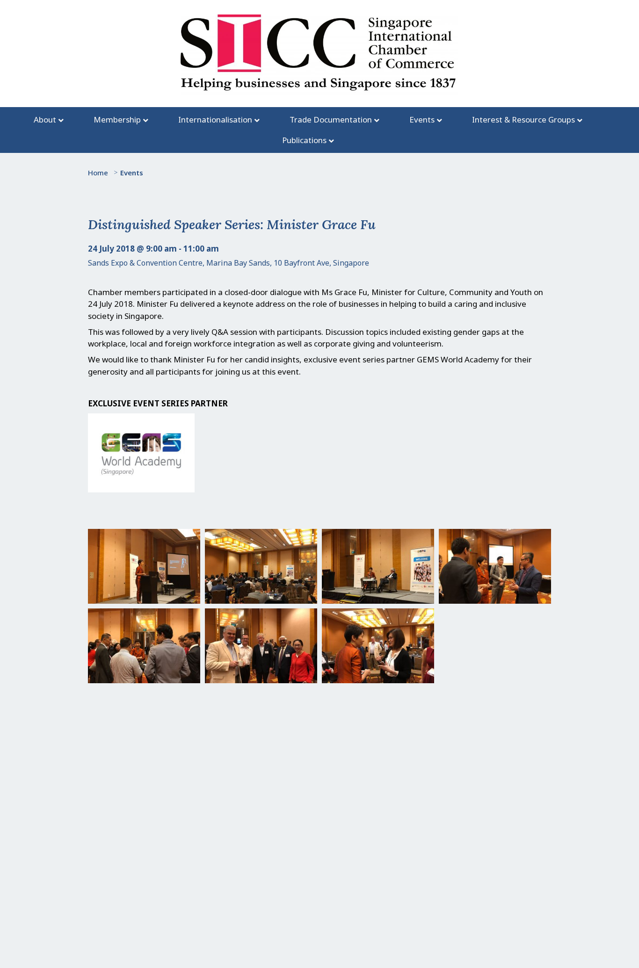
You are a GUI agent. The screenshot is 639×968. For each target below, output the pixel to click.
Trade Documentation (331, 119)
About (45, 119)
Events (422, 119)
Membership (117, 119)
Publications (304, 140)
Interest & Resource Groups (523, 119)
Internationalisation (215, 119)
